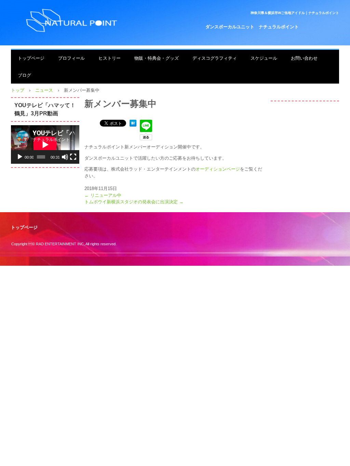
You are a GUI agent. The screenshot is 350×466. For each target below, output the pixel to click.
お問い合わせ (304, 58)
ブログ (24, 75)
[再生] (19, 157)
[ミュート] (65, 157)
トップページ (31, 58)
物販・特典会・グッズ (156, 58)
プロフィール (71, 58)
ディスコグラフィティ (214, 58)
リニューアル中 (102, 195)
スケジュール (264, 58)
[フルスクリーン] (73, 157)
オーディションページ (218, 169)
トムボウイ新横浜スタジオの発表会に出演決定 (134, 201)
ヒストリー (109, 58)
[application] (45, 144)
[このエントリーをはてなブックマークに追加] (133, 125)
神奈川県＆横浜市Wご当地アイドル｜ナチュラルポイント (92, 21)
